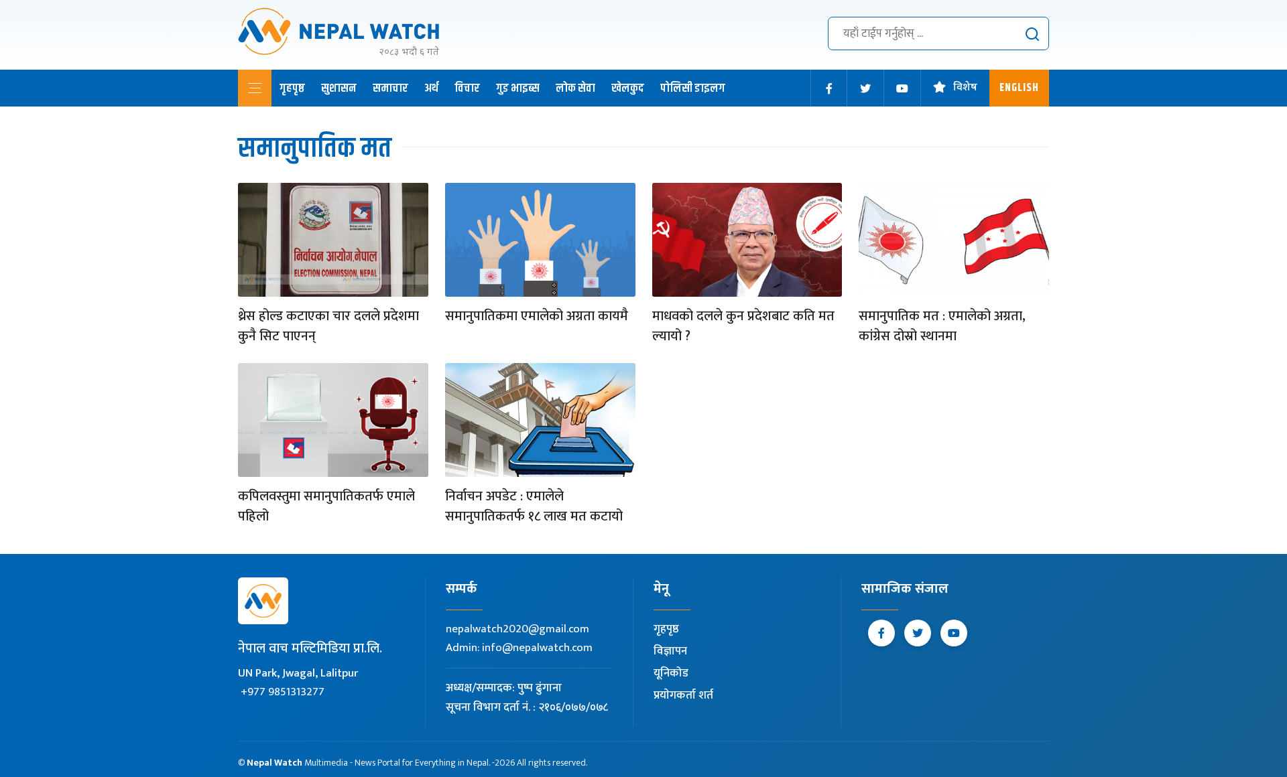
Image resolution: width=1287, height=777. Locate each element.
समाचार (390, 88)
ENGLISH (1019, 88)
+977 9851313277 (282, 692)
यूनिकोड (671, 673)
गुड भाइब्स (518, 88)
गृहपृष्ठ (292, 88)
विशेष (965, 88)
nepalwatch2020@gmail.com (517, 629)
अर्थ (431, 88)
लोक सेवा (575, 88)
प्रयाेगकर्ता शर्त (683, 695)
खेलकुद (627, 88)
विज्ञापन (670, 651)
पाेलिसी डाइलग (692, 88)
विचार (467, 88)
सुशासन (339, 88)
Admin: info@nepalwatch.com (519, 647)
